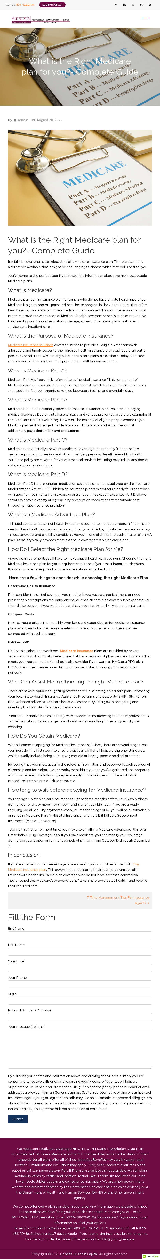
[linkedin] (124, 5)
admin (23, 120)
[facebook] (116, 5)
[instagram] (142, 5)
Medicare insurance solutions (30, 345)
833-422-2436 (25, 4)
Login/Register (52, 4)
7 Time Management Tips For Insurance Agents (118, 900)
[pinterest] (150, 5)
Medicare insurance (76, 651)
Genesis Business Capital (79, 1254)
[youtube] (133, 5)
